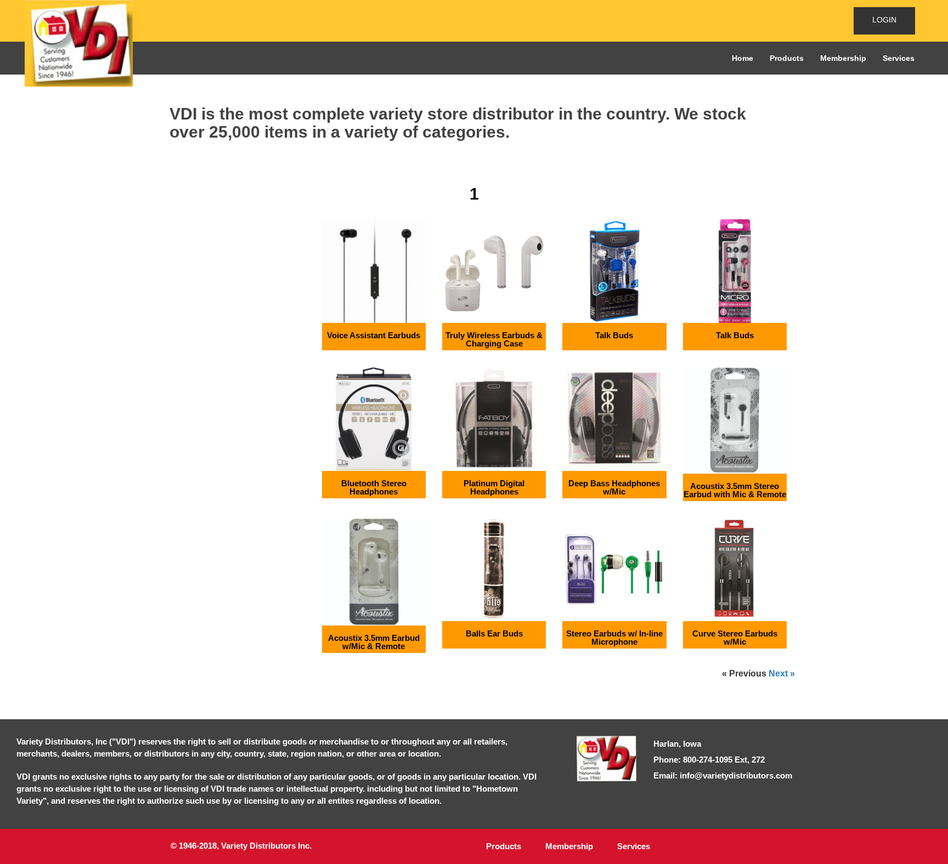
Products (787, 58)
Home (742, 58)
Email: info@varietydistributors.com (722, 775)
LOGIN (884, 19)
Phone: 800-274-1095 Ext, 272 (709, 759)
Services (899, 58)
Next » (782, 673)
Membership (843, 58)
